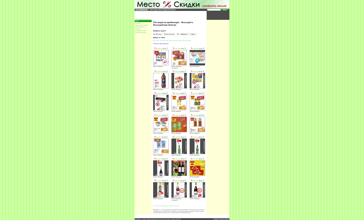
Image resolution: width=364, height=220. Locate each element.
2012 (160, 40)
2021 (189, 40)
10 (174, 206)
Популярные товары (140, 32)
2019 (183, 40)
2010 (154, 40)
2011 (157, 40)
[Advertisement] (217, 15)
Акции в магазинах (143, 27)
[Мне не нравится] (155, 48)
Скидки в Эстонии (218, 219)
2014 (167, 40)
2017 (177, 40)
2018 (180, 40)
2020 (186, 40)
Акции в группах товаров (143, 25)
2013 (164, 40)
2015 (170, 40)
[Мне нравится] (166, 48)
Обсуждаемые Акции (140, 30)
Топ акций (143, 23)
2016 (173, 40)
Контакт (227, 219)
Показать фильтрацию (160, 43)
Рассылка (137, 29)
